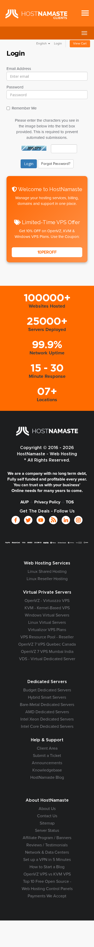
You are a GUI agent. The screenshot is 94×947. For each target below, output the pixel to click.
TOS (70, 502)
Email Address (19, 69)
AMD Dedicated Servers (47, 712)
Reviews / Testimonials (47, 845)
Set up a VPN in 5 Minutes (47, 860)
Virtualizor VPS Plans (47, 630)
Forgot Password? (55, 164)
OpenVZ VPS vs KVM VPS (47, 874)
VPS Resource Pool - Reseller (47, 637)
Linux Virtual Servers (47, 622)
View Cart (80, 43)
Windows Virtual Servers (47, 615)
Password (15, 87)
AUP (24, 502)
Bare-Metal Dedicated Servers (47, 705)
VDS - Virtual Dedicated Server (47, 659)
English (42, 43)
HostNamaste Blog (47, 777)
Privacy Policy (47, 502)
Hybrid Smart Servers (47, 697)
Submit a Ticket (47, 756)
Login (58, 43)
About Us (47, 809)
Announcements (47, 763)
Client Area (47, 748)
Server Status (47, 830)
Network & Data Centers (47, 852)
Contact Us (47, 816)
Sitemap (47, 823)
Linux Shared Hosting (47, 571)
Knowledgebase (47, 770)
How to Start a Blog (47, 867)
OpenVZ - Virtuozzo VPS (47, 601)
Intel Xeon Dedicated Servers (47, 719)
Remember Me (24, 108)
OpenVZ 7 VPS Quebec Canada (47, 644)
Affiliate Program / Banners (47, 838)
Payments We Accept (47, 896)
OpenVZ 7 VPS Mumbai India (47, 652)
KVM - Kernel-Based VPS (47, 608)
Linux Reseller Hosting (47, 579)
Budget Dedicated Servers (47, 690)
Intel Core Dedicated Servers (47, 726)
